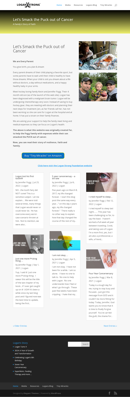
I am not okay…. (60, 255)
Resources (78, 5)
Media (68, 5)
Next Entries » (110, 325)
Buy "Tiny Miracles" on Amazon (43, 155)
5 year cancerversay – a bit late (63, 177)
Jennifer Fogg (24, 182)
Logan (25, 185)
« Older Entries (20, 325)
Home (59, 5)
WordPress (56, 393)
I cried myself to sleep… (100, 196)
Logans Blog (91, 5)
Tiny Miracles (106, 5)
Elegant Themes (31, 393)
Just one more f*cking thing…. (26, 259)
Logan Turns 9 (21, 346)
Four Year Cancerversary (101, 273)
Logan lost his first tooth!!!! (24, 177)
